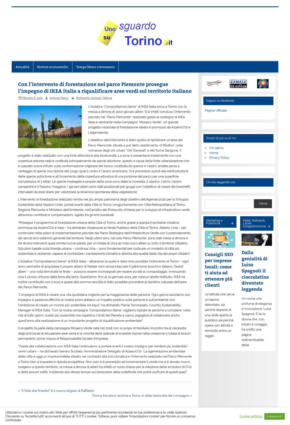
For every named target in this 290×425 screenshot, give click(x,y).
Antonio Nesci (59, 98)
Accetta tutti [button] (274, 416)
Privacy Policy (219, 158)
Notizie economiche (52, 67)
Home (213, 153)
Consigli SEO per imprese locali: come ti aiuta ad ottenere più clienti (219, 269)
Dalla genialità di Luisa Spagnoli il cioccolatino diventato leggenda (255, 270)
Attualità (22, 67)
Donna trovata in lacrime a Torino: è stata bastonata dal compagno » (142, 396)
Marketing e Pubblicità (214, 222)
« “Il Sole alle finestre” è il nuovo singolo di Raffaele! (56, 391)
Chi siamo (216, 148)
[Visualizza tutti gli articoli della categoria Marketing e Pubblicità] (232, 224)
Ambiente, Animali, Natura (94, 98)
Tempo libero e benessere (95, 67)
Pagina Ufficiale (216, 110)
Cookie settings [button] (251, 416)
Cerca (263, 203)
